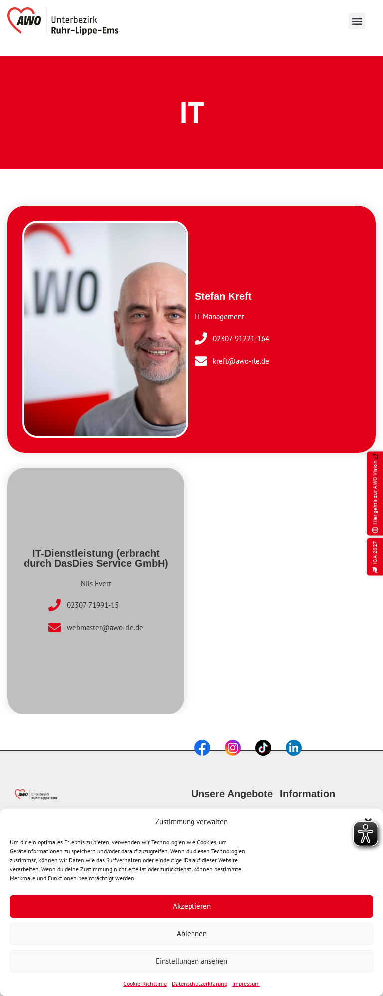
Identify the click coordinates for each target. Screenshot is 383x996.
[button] (357, 21)
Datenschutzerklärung (199, 983)
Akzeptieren (192, 906)
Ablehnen (192, 933)
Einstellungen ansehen (191, 961)
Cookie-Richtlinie (145, 983)
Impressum (246, 983)
